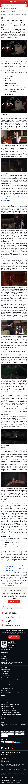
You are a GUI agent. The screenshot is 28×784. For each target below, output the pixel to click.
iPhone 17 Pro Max (14, 601)
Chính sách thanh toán (5, 716)
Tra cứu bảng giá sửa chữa (7, 688)
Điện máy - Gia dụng (15, 14)
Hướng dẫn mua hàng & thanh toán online (10, 679)
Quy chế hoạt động (5, 671)
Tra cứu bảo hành (5, 686)
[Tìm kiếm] (26, 5)
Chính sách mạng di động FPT (7, 708)
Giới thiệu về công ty (5, 669)
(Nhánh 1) (5, 656)
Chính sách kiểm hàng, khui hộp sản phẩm (10, 704)
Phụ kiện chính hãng (9, 585)
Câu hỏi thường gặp (5, 690)
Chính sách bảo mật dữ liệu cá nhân (8, 710)
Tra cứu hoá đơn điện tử (6, 684)
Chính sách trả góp (5, 702)
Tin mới (8, 14)
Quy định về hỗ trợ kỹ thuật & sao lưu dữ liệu (10, 712)
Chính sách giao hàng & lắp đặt (7, 706)
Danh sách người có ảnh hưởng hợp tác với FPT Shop (12, 692)
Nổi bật (4, 14)
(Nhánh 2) (5, 660)
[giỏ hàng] (25, 2)
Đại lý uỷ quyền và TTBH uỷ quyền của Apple (11, 681)
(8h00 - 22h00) (7, 663)
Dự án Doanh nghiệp (5, 673)
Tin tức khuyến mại (5, 675)
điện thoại (17, 574)
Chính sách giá (4, 718)
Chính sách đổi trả (5, 700)
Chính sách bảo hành (5, 697)
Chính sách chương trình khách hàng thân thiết (11, 714)
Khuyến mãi (24, 14)
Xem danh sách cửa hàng (13, 637)
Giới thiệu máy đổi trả (5, 677)
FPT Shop (13, 583)
